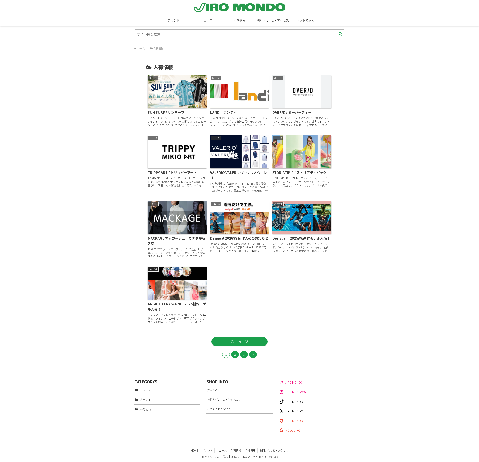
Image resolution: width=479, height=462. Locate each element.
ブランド (207, 450)
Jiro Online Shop (218, 408)
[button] (340, 34)
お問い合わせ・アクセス (223, 399)
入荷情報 (236, 450)
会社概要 (213, 390)
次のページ (239, 341)
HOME (194, 450)
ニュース (221, 450)
